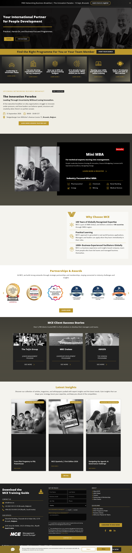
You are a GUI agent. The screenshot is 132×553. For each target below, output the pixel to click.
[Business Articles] (111, 513)
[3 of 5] (30, 364)
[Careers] (111, 495)
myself (69, 510)
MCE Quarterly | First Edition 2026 (64, 461)
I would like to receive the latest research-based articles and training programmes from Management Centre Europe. (66, 524)
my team (75, 510)
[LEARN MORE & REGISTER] (95, 171)
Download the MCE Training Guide (15, 491)
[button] (3, 293)
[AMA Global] (111, 493)
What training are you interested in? (59, 513)
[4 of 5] (66, 364)
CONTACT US (67, 538)
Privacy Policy (64, 533)
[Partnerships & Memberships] (111, 497)
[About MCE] (111, 491)
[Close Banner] (130, 3)
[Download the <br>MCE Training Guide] (41, 491)
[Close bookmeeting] (130, 549)
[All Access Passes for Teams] (111, 515)
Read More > (17, 468)
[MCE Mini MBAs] (111, 509)
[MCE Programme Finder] (111, 511)
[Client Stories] (111, 499)
